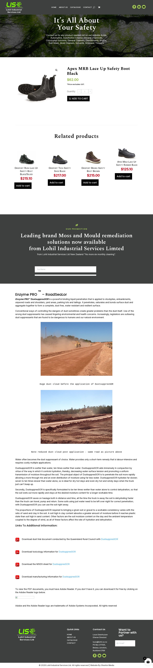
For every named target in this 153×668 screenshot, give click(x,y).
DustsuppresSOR (109, 539)
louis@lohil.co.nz (100, 642)
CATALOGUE (72, 640)
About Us (63, 7)
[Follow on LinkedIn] (139, 7)
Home (53, 7)
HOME (69, 634)
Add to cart (80, 98)
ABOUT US (71, 637)
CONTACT (71, 643)
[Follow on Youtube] (144, 7)
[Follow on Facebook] (134, 7)
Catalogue (75, 7)
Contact (87, 7)
